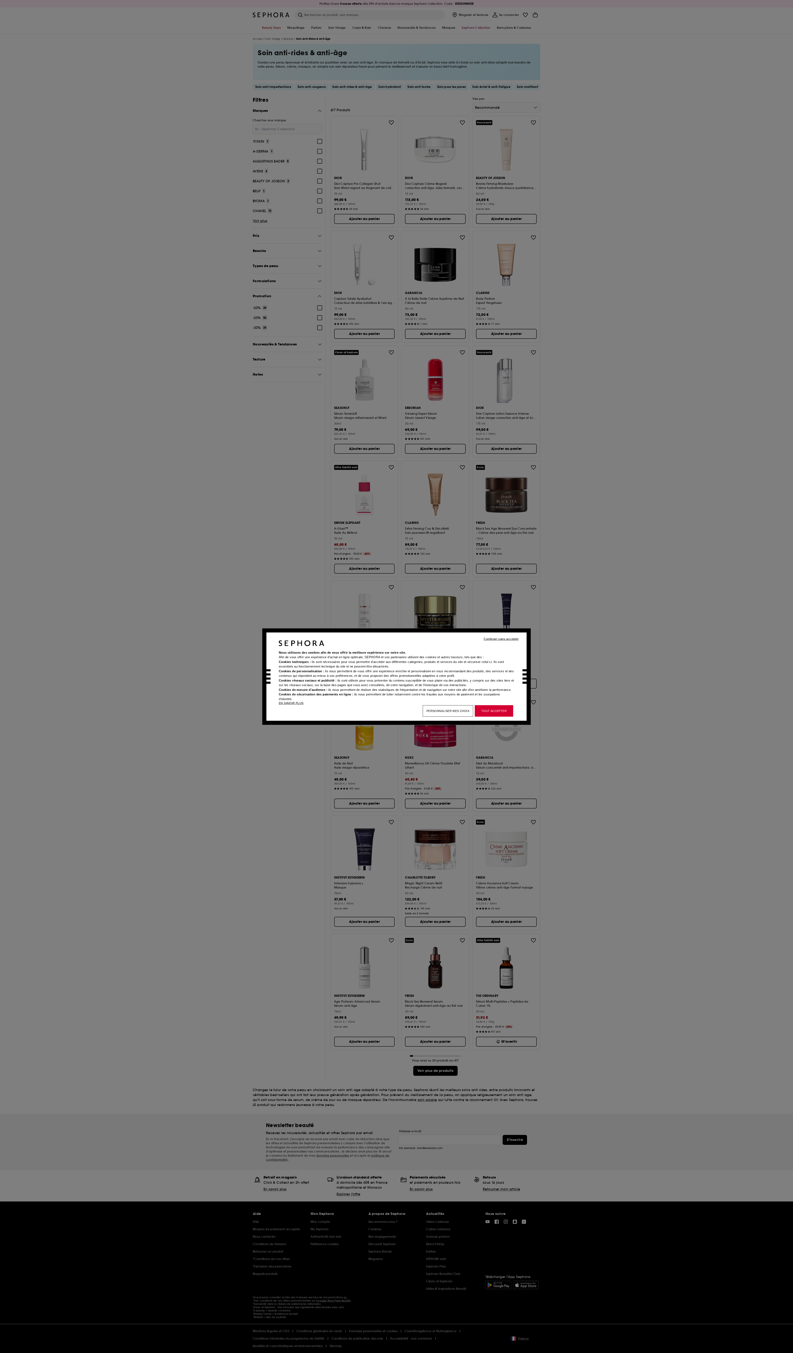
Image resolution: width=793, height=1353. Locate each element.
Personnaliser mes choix (447, 710)
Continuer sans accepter (501, 638)
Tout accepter (494, 710)
